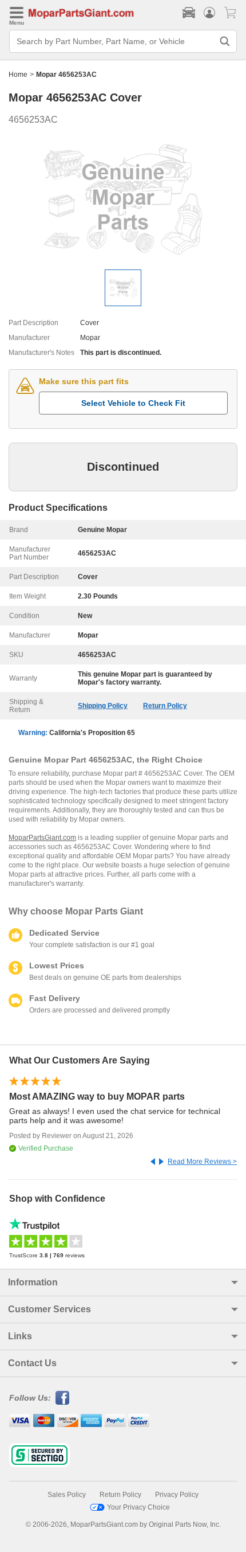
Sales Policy (66, 1495)
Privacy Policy (177, 1495)
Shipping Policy (103, 706)
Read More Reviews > (202, 1162)
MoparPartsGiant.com (42, 838)
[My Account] (209, 12)
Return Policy (165, 706)
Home (18, 75)
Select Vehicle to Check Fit (133, 403)
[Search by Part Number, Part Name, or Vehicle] (225, 41)
